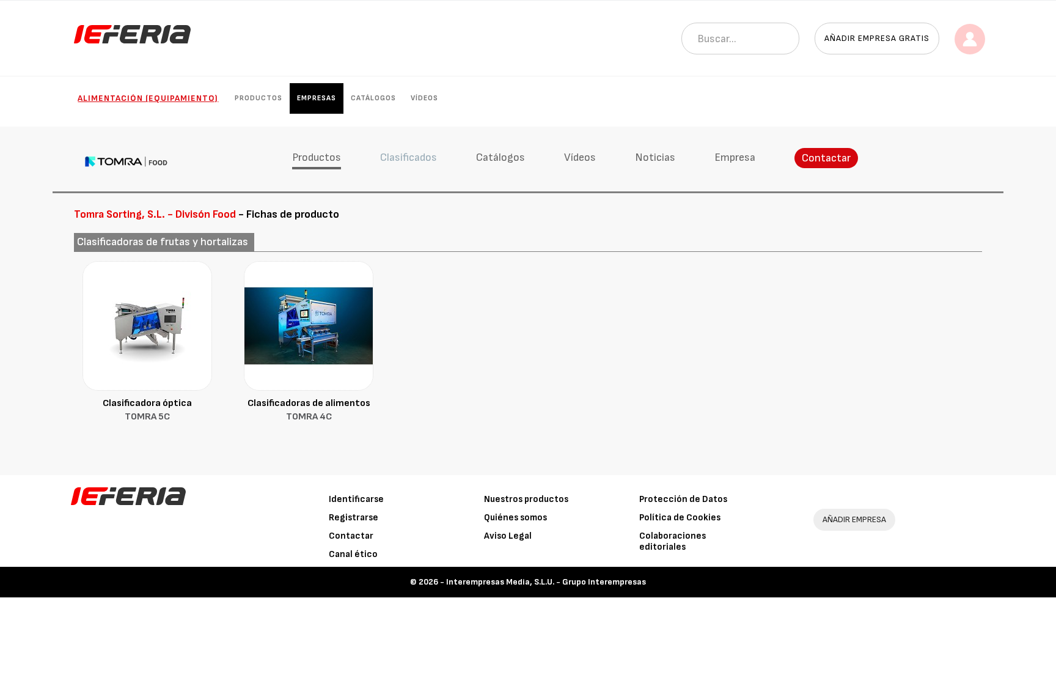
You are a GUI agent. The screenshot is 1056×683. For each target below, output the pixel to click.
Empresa (734, 157)
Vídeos (424, 98)
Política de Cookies (680, 517)
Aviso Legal (508, 536)
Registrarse (353, 517)
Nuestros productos (526, 499)
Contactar (826, 158)
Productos (258, 98)
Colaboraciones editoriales (672, 541)
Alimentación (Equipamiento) (148, 98)
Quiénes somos (515, 517)
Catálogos (373, 98)
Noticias (655, 157)
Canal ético (353, 554)
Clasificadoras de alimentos (309, 410)
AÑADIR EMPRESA (854, 519)
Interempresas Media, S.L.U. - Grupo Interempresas (546, 582)
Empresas (316, 98)
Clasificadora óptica (147, 410)
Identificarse (356, 499)
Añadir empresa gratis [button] (877, 38)
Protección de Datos (683, 499)
